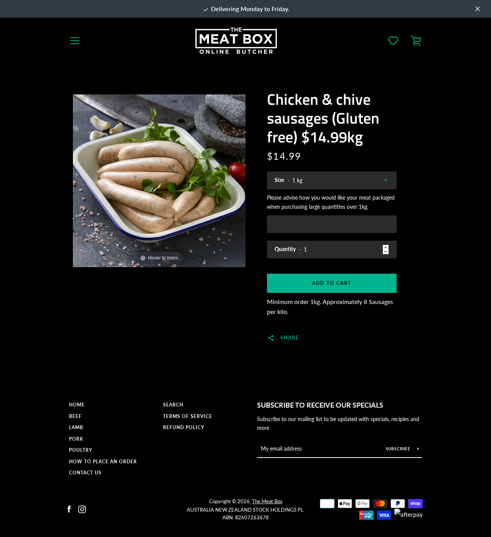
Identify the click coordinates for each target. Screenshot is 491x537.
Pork (76, 439)
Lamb (76, 427)
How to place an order (103, 461)
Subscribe (399, 448)
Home (77, 405)
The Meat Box (267, 501)
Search (173, 405)
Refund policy (183, 427)
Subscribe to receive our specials (320, 405)
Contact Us (85, 473)
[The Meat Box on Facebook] (69, 508)
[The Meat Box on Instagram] (82, 508)
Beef (75, 416)
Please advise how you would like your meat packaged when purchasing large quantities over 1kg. (331, 202)
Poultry (80, 450)
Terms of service (187, 416)
